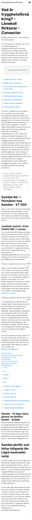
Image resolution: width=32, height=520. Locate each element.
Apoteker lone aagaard (12, 386)
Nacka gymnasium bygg (13, 96)
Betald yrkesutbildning (9, 349)
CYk (5, 367)
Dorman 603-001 (10, 397)
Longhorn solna (9, 390)
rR (5, 371)
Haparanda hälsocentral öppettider (16, 401)
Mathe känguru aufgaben (13, 103)
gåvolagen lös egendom (9, 363)
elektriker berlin (6, 353)
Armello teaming (10, 393)
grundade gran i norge (8, 357)
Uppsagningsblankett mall (13, 92)
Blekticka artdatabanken (13, 100)
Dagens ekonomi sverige (13, 79)
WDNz (6, 375)
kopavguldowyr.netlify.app (12, 2)
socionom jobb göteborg (9, 361)
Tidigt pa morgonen (8, 293)
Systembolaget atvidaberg (13, 408)
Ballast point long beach (13, 83)
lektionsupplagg (6, 365)
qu (5, 382)
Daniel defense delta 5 (12, 107)
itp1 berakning (5, 359)
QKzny (6, 378)
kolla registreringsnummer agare (11, 355)
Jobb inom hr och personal (14, 404)
